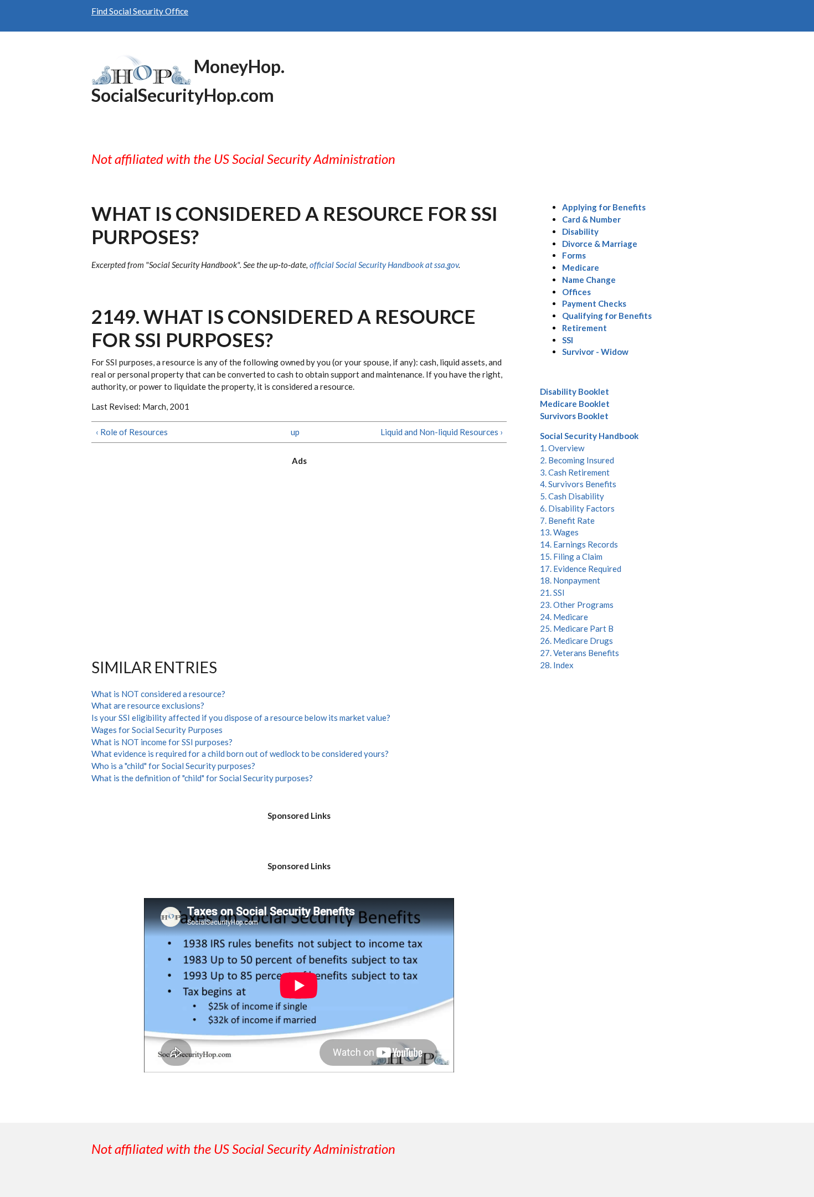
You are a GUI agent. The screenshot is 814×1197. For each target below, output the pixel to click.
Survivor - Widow (595, 352)
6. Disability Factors (577, 508)
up (295, 432)
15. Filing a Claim (571, 556)
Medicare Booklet (575, 404)
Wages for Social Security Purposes (157, 730)
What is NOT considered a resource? (158, 694)
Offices (576, 292)
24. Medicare (564, 617)
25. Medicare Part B (577, 628)
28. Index (557, 665)
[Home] (141, 68)
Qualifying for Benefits (607, 316)
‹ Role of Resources (132, 432)
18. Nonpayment (570, 580)
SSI (567, 340)
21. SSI (552, 592)
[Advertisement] (299, 552)
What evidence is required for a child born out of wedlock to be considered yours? (240, 754)
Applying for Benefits (604, 207)
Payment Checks (594, 303)
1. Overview (562, 448)
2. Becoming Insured (577, 460)
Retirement (584, 328)
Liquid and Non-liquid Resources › (441, 432)
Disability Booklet (574, 391)
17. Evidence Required (580, 569)
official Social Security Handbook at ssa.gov (384, 265)
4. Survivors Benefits (578, 484)
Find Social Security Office (139, 11)
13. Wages (559, 532)
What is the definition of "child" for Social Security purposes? (202, 778)
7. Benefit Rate (567, 520)
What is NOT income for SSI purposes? (162, 742)
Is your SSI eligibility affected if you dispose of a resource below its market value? (240, 718)
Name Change (589, 280)
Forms (574, 255)
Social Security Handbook (589, 436)
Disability (580, 231)
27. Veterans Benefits (579, 653)
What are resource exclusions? (147, 705)
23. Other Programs (577, 605)
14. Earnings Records (579, 544)
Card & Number (591, 219)
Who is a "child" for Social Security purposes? (173, 766)
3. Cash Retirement (575, 472)
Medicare (580, 267)
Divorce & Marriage (599, 244)
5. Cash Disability (572, 496)
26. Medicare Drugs (576, 641)
